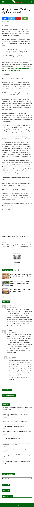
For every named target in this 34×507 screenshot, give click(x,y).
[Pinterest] (18, 18)
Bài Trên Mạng (11, 6)
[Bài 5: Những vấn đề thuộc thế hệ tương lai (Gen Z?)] (5, 291)
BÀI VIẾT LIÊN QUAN (7, 270)
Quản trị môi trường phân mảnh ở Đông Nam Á (14, 450)
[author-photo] (17, 260)
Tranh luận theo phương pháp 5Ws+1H (12, 438)
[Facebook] (5, 18)
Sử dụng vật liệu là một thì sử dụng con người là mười (24, 245)
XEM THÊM (17, 270)
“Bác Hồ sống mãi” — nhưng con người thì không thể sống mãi (17, 432)
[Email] (25, 18)
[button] (2, 2)
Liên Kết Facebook (7, 496)
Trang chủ (4, 6)
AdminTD (5, 15)
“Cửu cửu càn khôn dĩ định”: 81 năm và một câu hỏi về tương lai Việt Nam (21, 283)
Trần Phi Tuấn (22, 236)
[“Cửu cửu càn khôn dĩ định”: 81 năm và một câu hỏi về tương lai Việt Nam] (5, 283)
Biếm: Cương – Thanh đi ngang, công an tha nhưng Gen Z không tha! (17, 462)
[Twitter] (11, 18)
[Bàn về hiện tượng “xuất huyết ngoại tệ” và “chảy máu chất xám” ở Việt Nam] (5, 276)
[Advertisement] (17, 223)
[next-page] (5, 297)
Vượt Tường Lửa (7, 389)
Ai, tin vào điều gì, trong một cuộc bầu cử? (9, 245)
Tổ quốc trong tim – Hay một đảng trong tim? (14, 426)
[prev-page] (3, 297)
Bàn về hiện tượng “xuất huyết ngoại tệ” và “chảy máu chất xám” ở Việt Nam (21, 276)
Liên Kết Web (6, 484)
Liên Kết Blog (6, 490)
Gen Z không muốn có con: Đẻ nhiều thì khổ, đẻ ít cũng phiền (16, 455)
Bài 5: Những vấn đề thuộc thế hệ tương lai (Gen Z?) (15, 421)
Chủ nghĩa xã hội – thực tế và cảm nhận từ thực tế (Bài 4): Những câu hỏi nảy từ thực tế (17, 443)
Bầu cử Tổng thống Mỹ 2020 (12, 236)
